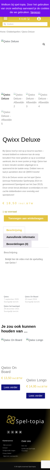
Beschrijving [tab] (14, 230)
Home (3, 32)
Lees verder (10, 387)
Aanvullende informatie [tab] (20, 237)
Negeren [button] (35, 12)
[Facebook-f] (8, 432)
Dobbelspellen (13, 32)
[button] (5, 18)
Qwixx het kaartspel (12, 306)
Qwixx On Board (31, 297)
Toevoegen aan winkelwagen (25, 218)
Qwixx (6, 297)
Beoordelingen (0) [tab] (17, 244)
